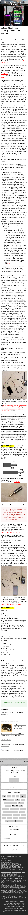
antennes (10, 800)
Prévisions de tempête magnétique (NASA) (11, 864)
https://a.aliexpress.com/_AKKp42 (11, 532)
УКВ (21, 806)
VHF (4, 800)
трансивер (22, 818)
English (12, 770)
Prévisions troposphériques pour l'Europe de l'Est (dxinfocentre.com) (12, 868)
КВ (13, 806)
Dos (1, 761)
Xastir (2, 77)
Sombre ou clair (14, 780)
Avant (26, 761)
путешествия (13, 812)
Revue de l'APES (18, 750)
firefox (17, 800)
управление (9, 821)
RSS (17, 787)
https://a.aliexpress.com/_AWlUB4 (11, 604)
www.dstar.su (18, 93)
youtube (8, 806)
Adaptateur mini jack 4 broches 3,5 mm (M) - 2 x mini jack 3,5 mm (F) (14, 405)
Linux (23, 796)
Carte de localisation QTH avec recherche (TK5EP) (13, 872)
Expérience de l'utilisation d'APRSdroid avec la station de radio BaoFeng (12, 734)
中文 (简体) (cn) (14, 772)
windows (20, 803)
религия (21, 812)
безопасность (14, 809)
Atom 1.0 (12, 787)
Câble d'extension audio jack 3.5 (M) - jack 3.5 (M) (13, 409)
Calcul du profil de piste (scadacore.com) (10, 875)
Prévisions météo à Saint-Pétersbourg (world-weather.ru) (12, 870)
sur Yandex (17, 482)
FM (17, 796)
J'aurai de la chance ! (14, 829)
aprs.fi (9, 263)
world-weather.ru (14, 851)
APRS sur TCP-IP (6, 740)
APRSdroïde (4, 74)
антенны (5, 809)
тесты (15, 818)
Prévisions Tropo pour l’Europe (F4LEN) (10, 866)
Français (22, 770)
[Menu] (26, 3)
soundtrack (8, 803)
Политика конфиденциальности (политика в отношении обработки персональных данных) (14, 904)
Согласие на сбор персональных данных (13, 908)
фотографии (18, 821)
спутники (16, 815)
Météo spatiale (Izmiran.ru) (7, 862)
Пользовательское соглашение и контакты (13, 901)
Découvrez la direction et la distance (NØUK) (11, 873)
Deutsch (17, 770)
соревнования (7, 815)
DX (13, 796)
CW (9, 796)
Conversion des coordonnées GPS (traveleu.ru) (12, 876)
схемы (9, 818)
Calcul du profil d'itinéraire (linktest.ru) (10, 874)
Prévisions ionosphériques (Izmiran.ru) (10, 863)
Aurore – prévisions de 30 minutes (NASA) (11, 865)
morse (23, 800)
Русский (7, 770)
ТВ (17, 806)
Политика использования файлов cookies (13, 906)
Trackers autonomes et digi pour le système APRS (20, 726)
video (14, 803)
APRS (4, 796)
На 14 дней (14, 849)
